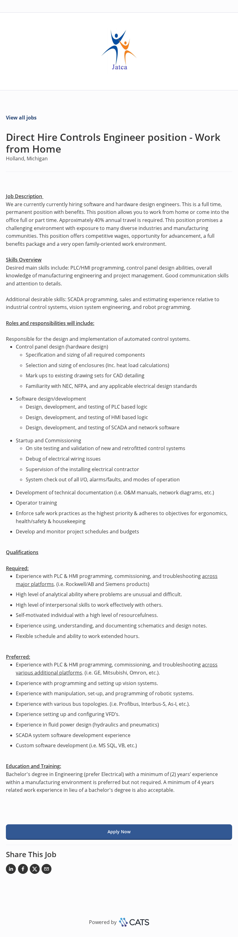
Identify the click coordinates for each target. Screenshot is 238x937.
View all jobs (21, 117)
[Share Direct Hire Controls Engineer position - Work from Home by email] (46, 870)
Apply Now (119, 832)
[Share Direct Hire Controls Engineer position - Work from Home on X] (35, 870)
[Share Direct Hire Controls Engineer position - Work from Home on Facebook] (23, 870)
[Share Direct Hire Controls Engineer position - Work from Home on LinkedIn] (11, 870)
